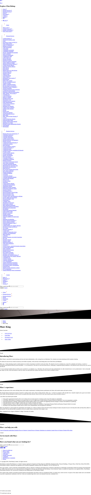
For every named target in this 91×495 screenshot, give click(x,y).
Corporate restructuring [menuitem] (8, 137)
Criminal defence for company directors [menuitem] (12, 225)
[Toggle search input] (0, 3)
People (4, 297)
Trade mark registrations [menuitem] (8, 243)
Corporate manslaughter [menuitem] (8, 260)
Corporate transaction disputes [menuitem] (9, 164)
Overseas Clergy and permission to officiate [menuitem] (12, 196)
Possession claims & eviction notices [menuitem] (11, 92)
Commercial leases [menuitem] (7, 149)
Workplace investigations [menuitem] (8, 219)
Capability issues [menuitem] (6, 201)
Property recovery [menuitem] (7, 141)
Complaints (5, 456)
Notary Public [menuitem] (6, 76)
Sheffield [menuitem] (5, 281)
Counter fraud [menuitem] (6, 230)
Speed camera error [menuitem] (7, 71)
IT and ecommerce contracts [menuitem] (9, 146)
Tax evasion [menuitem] (5, 228)
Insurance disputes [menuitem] (7, 190)
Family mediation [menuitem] (7, 53)
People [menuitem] (4, 13)
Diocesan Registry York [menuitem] (8, 193)
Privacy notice (6, 451)
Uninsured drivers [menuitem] (7, 75)
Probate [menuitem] (4, 110)
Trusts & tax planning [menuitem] (8, 112)
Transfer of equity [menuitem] (7, 83)
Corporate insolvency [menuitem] (7, 136)
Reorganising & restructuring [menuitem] (9, 167)
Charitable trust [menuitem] (6, 94)
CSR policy (5, 454)
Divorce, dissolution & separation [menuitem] (10, 52)
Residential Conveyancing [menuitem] (9, 78)
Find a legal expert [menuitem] (7, 31)
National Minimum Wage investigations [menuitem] (12, 270)
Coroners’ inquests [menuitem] (7, 258)
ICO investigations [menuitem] (7, 269)
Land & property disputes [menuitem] (8, 152)
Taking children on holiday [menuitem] (9, 62)
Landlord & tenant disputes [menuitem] (9, 90)
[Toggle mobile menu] (0, 0)
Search (5, 287)
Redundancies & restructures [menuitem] (9, 207)
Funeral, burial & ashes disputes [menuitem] (10, 121)
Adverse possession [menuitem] (7, 88)
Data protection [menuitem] (6, 145)
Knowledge (5, 298)
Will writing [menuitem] (5, 115)
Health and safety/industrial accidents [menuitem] (11, 267)
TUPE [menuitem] (4, 218)
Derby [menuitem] (4, 277)
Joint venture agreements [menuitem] (8, 163)
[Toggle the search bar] (3, 304)
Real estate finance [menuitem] (7, 156)
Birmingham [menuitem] (6, 278)
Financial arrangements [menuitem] (8, 55)
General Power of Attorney (34, 430)
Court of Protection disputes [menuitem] (9, 119)
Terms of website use (7, 450)
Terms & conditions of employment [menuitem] (11, 216)
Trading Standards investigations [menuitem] (10, 262)
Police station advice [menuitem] (7, 43)
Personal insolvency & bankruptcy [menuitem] (10, 140)
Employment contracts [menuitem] (8, 204)
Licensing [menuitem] (5, 244)
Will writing (69, 430)
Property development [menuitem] (8, 155)
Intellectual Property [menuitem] (7, 242)
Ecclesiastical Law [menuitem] (7, 191)
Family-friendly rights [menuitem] (8, 211)
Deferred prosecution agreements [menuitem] (10, 264)
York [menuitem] (4, 282)
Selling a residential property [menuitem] (9, 84)
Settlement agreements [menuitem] (8, 215)
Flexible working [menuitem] (7, 214)
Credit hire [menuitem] (5, 235)
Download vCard (9, 337)
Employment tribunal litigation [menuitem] (9, 210)
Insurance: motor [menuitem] (6, 241)
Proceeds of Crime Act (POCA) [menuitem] (10, 42)
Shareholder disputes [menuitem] (7, 186)
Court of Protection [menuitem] (7, 96)
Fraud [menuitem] (4, 41)
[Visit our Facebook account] (2, 447)
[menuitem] (4, 18)
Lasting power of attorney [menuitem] (8, 107)
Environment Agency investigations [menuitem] (11, 265)
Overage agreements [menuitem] (7, 154)
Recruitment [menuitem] (5, 209)
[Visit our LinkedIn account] (0, 447)
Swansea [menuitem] (5, 283)
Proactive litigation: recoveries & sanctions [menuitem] (12, 237)
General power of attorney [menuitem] (9, 103)
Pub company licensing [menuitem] (8, 252)
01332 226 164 (8, 333)
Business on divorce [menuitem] (7, 46)
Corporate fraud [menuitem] (6, 224)
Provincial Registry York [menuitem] (8, 198)
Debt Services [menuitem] (6, 168)
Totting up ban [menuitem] (6, 74)
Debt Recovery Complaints (9, 457)
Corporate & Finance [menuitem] (8, 158)
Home (4, 320)
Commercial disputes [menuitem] (7, 173)
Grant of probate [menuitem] (6, 105)
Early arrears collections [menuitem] (8, 170)
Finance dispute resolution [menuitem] (9, 221)
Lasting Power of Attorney (57, 430)
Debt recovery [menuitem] (6, 179)
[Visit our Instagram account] (3, 447)
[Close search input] (1, 3)
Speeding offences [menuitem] (7, 73)
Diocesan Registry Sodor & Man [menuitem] (10, 192)
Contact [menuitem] (5, 16)
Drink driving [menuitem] (6, 68)
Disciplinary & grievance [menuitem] (8, 202)
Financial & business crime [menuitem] (9, 39)
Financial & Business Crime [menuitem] (9, 223)
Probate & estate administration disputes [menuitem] (12, 124)
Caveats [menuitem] (4, 117)
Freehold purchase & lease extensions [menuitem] (11, 89)
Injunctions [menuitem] (5, 182)
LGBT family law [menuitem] (7, 57)
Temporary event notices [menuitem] (8, 253)
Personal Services (7, 294)
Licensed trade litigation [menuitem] (8, 178)
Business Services (7, 296)
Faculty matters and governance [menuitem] (10, 197)
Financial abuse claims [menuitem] (8, 120)
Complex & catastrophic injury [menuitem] (10, 232)
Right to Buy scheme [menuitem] (7, 80)
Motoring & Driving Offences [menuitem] (10, 64)
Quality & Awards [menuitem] (7, 29)
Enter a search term (4, 286)
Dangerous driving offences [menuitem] (9, 66)
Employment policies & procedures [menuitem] (11, 206)
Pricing (4, 459)
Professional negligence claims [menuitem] (10, 188)
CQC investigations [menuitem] (7, 261)
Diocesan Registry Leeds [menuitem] (8, 195)
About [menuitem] (4, 9)
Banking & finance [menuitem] (7, 160)
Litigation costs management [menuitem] (9, 233)
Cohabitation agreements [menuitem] (8, 50)
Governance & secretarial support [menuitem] (10, 161)
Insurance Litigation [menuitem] (7, 229)
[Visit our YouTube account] (4, 447)
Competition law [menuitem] (6, 257)
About (4, 292)
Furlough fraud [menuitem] (6, 266)
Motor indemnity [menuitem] (6, 234)
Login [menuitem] (5, 20)
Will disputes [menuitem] (6, 126)
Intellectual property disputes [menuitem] (9, 187)
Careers (4, 300)
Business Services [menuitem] (7, 11)
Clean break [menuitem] (5, 48)
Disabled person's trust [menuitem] (8, 98)
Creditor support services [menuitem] (8, 138)
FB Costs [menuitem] (5, 238)
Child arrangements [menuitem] (7, 47)
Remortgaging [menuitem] (6, 79)
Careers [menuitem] (5, 15)
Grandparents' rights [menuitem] (7, 56)
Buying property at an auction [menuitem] (9, 85)
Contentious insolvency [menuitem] (8, 135)
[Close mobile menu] (1, 0)
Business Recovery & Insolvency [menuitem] (10, 133)
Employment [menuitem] (6, 200)
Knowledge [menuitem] (5, 14)
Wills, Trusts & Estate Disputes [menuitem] (10, 116)
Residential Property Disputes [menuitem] (9, 87)
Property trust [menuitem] (6, 111)
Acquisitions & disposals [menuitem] (8, 159)
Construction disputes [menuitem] (8, 175)
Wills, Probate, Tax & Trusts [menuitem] (9, 93)
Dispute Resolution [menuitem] (7, 172)
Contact (4, 302)
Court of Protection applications (7, 430)
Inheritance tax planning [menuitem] (8, 106)
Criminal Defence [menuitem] (7, 38)
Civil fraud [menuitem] (5, 174)
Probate (65, 430)
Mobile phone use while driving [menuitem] (10, 70)
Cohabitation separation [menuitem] (8, 51)
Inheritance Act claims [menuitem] (8, 122)
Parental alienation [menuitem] (7, 59)
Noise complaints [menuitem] (7, 248)
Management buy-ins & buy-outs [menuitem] (10, 165)
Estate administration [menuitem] (7, 102)
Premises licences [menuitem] (7, 251)
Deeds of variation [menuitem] (7, 97)
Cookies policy (6, 452)
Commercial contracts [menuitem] (8, 144)
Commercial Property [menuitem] (8, 147)
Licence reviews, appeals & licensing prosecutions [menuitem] (14, 246)
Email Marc (7, 335)
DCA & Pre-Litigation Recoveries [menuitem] (10, 169)
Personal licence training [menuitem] (8, 250)
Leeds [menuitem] (4, 280)
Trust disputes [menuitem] (6, 125)
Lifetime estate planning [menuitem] (8, 108)
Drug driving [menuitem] (6, 69)
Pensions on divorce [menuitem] (7, 60)
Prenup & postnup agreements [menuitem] (9, 61)
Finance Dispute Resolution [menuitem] (9, 220)
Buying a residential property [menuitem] (9, 82)
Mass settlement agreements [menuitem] (9, 205)
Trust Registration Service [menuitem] (8, 113)
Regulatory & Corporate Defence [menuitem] (10, 255)
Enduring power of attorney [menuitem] (9, 101)
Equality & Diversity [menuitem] (7, 30)
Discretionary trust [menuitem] (7, 99)
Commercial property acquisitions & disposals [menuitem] (13, 150)
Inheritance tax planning (45, 430)
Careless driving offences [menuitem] (8, 65)
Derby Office (8, 339)
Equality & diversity (7, 455)
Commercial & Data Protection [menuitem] (10, 142)
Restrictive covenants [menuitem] (7, 212)
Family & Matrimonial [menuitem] (8, 45)
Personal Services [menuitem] (7, 10)
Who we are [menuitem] (6, 27)
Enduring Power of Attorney (21, 430)
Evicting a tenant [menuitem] (6, 151)
